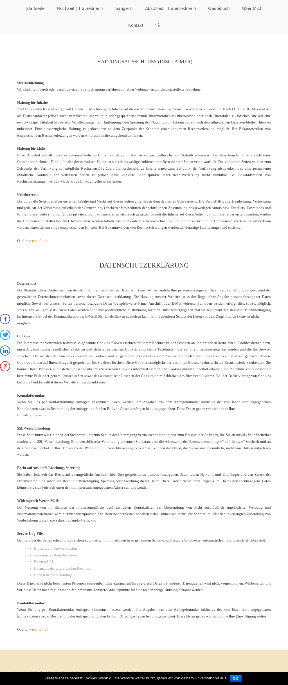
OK (235, 678)
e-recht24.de (38, 241)
